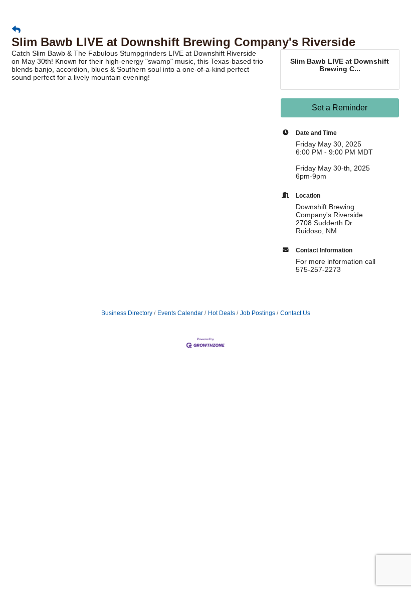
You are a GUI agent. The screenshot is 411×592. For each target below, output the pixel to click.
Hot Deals (221, 313)
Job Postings (257, 313)
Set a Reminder (339, 107)
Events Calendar (180, 313)
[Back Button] (16, 30)
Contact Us (295, 313)
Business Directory (126, 313)
